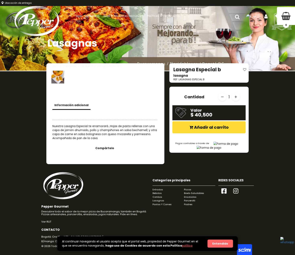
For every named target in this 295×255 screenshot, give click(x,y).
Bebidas (157, 193)
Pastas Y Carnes (162, 204)
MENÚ (79, 16)
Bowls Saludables (194, 193)
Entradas (158, 189)
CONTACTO (172, 16)
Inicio (55, 66)
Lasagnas (87, 66)
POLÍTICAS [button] (153, 16)
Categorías (70, 66)
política (187, 246)
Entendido (220, 244)
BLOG (107, 16)
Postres (188, 204)
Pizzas (187, 189)
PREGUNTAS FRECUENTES (128, 16)
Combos (157, 197)
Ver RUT (46, 222)
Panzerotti (189, 200)
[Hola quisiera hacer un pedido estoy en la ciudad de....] (286, 243)
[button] (238, 17)
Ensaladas (190, 197)
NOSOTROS (93, 16)
